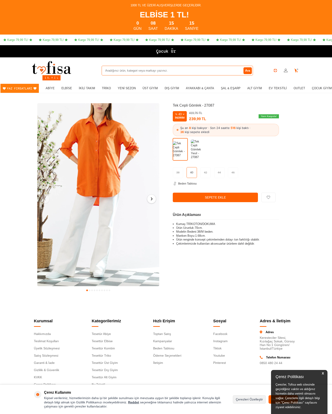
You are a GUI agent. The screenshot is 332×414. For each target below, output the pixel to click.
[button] (87, 290)
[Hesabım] (286, 71)
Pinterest (219, 363)
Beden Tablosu (163, 348)
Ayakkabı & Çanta (200, 88)
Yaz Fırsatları (19, 88)
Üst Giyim (150, 88)
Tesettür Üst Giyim (105, 363)
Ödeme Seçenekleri (167, 355)
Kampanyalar (162, 341)
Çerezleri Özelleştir (249, 399)
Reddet (133, 402)
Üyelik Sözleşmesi (47, 348)
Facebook (220, 334)
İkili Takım (87, 88)
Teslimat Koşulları (46, 341)
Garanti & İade (44, 363)
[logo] (51, 67)
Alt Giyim (254, 88)
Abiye (50, 88)
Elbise (66, 88)
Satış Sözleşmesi (46, 355)
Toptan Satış (162, 334)
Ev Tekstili (278, 88)
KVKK (38, 377)
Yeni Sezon (127, 88)
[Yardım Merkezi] (275, 70)
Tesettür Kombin (103, 348)
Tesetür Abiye (101, 334)
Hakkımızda (42, 334)
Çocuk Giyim (322, 88)
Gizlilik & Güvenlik (46, 370)
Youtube (219, 355)
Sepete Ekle (215, 197)
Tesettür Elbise (102, 341)
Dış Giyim (172, 88)
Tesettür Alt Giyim (104, 377)
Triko (106, 88)
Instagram (220, 341)
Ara (247, 70)
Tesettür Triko (101, 355)
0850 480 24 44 (271, 363)
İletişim (158, 363)
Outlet (299, 88)
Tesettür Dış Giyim (105, 370)
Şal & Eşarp (231, 88)
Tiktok (217, 348)
